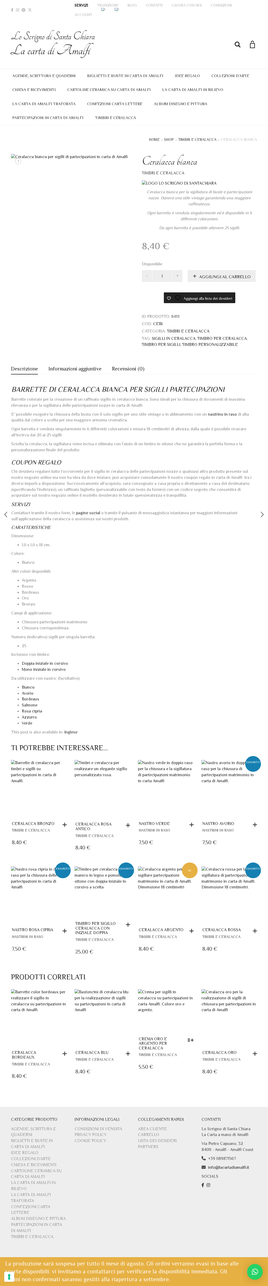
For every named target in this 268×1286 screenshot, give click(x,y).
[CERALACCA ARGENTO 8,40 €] (6, 514)
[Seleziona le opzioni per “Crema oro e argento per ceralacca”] (192, 1040)
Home (154, 139)
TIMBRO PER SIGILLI (161, 344)
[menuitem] (103, 9)
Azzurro (29, 717)
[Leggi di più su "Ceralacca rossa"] (256, 931)
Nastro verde (154, 823)
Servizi (81, 5)
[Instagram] (17, 10)
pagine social (88, 513)
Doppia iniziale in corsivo (45, 663)
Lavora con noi (187, 5)
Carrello (148, 1134)
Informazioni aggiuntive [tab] (75, 369)
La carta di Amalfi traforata (44, 103)
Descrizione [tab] (24, 369)
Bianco (28, 687)
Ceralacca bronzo (33, 823)
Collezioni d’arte (230, 75)
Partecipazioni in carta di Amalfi (47, 117)
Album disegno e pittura (180, 103)
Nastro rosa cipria (32, 930)
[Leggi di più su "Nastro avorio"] (256, 824)
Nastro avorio (218, 823)
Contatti (154, 5)
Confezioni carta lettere (114, 103)
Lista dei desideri (157, 1140)
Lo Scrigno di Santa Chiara (53, 44)
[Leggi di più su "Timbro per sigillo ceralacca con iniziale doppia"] (129, 924)
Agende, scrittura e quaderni (44, 75)
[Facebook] (12, 10)
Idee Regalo (187, 75)
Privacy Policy (91, 1134)
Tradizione (108, 5)
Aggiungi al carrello (224, 276)
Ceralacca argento (161, 930)
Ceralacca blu (91, 1052)
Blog (132, 5)
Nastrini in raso (154, 830)
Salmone (29, 705)
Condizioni (221, 5)
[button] (66, 824)
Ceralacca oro (219, 1052)
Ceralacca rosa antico (93, 826)
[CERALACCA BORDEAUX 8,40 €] (262, 514)
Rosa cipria (32, 711)
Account (83, 15)
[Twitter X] (30, 10)
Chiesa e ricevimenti (34, 89)
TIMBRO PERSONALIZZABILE (210, 344)
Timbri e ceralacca (115, 117)
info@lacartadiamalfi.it (228, 1167)
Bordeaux (30, 699)
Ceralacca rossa (221, 930)
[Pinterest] (23, 10)
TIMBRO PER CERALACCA (222, 338)
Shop (169, 139)
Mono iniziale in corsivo (44, 669)
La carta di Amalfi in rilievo (192, 89)
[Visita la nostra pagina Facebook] (203, 1185)
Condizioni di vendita (98, 1129)
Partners (148, 1146)
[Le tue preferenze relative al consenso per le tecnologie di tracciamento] (9, 1277)
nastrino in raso (222, 414)
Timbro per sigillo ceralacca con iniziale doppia (95, 928)
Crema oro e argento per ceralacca (153, 1044)
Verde (27, 723)
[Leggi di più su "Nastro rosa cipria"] (66, 931)
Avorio (28, 693)
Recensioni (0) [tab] (128, 369)
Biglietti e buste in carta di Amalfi (125, 75)
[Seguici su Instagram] (208, 1185)
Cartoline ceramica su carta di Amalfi (109, 89)
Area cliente (152, 1129)
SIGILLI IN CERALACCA (174, 338)
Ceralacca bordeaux (24, 1055)
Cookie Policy (90, 1140)
